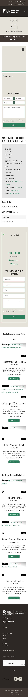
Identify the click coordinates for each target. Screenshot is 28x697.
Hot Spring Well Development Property (14, 497)
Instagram (22, 3)
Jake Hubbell (19, 187)
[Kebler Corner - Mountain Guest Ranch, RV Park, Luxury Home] (14, 528)
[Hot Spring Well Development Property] (14, 486)
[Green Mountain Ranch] (14, 433)
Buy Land (5, 641)
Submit (14, 125)
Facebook (20, 1)
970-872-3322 (10, 621)
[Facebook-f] (16, 679)
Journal (4, 638)
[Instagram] (20, 679)
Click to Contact (14, 193)
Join (14, 670)
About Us (5, 636)
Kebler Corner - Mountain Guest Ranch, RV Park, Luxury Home (14, 539)
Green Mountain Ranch (14, 445)
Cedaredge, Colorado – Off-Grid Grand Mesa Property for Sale (14, 361)
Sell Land (5, 643)
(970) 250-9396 (14, 190)
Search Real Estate (7, 633)
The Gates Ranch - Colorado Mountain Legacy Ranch (14, 581)
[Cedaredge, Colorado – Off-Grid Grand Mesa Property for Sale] (14, 350)
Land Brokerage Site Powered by (10, 694)
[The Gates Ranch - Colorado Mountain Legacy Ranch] (14, 569)
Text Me (15, 264)
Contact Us (5, 645)
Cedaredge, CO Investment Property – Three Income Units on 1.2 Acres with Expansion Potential (14, 403)
